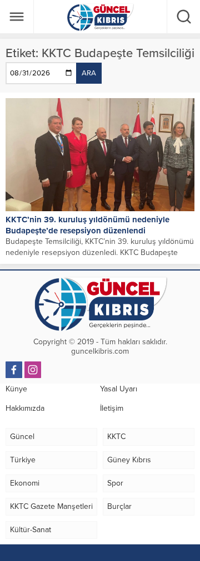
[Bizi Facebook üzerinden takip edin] (14, 369)
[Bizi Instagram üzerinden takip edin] (32, 369)
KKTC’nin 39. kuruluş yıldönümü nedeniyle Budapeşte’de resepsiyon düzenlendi (87, 225)
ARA (89, 73)
